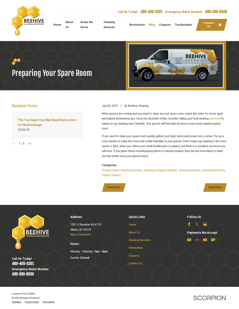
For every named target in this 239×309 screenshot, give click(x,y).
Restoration (136, 247)
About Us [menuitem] (69, 24)
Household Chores (213, 170)
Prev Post (114, 187)
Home (132, 224)
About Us (134, 232)
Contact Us (135, 263)
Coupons (134, 255)
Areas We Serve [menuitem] (86, 24)
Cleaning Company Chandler (160, 170)
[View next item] (29, 144)
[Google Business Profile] (205, 224)
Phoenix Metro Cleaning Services (122, 170)
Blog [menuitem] (152, 24)
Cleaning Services (189, 170)
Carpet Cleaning (111, 175)
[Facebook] (189, 224)
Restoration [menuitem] (137, 24)
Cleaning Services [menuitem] (109, 24)
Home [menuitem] (57, 24)
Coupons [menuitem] (165, 24)
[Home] (28, 20)
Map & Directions (80, 234)
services (214, 118)
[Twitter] (197, 224)
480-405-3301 (151, 11)
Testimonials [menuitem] (183, 24)
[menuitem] (16, 302)
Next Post (215, 187)
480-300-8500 (216, 11)
